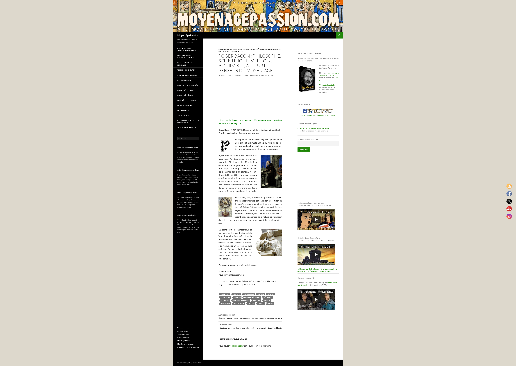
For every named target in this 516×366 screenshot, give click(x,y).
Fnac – (329, 73)
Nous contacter (182, 331)
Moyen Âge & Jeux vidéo (186, 100)
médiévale (268, 297)
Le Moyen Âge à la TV (185, 95)
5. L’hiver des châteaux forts (319, 271)
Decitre (331, 75)
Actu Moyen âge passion (186, 127)
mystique (256, 300)
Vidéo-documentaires (186, 70)
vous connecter (236, 345)
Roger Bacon (239, 304)
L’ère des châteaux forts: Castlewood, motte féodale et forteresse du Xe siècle (250, 316)
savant (261, 304)
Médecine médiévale (265, 49)
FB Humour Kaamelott (326, 115)
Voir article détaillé (327, 85)
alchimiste (225, 294)
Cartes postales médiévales (186, 215)
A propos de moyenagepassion (188, 347)
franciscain (225, 297)
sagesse (251, 304)
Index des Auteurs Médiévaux (187, 148)
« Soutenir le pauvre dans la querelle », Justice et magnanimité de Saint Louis (250, 326)
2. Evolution (314, 269)
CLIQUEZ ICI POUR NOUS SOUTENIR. (313, 128)
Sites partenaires (183, 334)
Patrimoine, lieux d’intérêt (187, 85)
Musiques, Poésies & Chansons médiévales (185, 57)
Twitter (304, 115)
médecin (237, 297)
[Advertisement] (250, 100)
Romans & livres (183, 110)
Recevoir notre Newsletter (308, 140)
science (270, 304)
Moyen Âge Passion (187, 35)
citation (270, 294)
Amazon (335, 73)
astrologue (249, 294)
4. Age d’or (302, 271)
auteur (261, 294)
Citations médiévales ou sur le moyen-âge (237, 49)
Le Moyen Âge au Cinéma (186, 90)
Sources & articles (184, 115)
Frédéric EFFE (242, 76)
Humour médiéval (184, 80)
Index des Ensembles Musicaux (188, 170)
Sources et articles (234, 51)
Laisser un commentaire (262, 76)
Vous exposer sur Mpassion (186, 328)
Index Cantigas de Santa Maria (187, 193)
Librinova (323, 75)
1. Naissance (303, 269)
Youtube (311, 115)
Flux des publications (184, 341)
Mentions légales (183, 337)
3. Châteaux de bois (329, 269)
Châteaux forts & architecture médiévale (186, 49)
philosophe (225, 304)
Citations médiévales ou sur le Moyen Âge (188, 121)
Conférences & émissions (187, 75)
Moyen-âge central (241, 300)
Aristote (236, 294)
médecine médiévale (252, 297)
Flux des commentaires (185, 344)
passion (267, 300)
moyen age (225, 300)
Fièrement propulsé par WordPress (189, 363)
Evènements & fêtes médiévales (184, 64)
